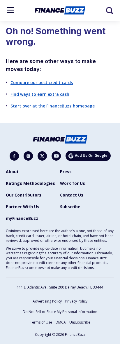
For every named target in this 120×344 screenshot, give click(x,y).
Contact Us (71, 195)
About (12, 171)
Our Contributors (23, 195)
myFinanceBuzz (22, 218)
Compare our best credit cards (41, 82)
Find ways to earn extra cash (39, 94)
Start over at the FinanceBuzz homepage (52, 106)
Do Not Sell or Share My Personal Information (60, 311)
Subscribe (70, 206)
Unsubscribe (79, 322)
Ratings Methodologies (30, 183)
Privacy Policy (76, 301)
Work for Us (72, 183)
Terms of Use (41, 322)
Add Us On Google (91, 155)
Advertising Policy (47, 301)
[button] (10, 10)
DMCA (61, 322)
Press (66, 171)
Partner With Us (22, 206)
